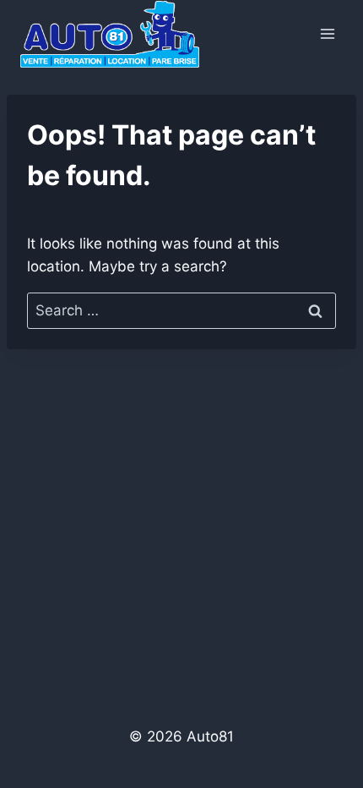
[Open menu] (327, 33)
